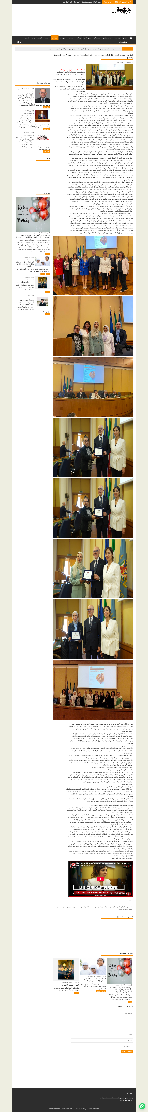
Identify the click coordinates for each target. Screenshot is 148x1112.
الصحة (47, 38)
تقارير (125, 38)
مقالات (79, 38)
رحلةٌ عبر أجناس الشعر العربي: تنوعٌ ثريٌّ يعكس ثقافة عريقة (72, 907)
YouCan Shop (110, 1098)
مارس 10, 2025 (28, 111)
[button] (142, 1106)
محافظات (97, 38)
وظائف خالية (123, 42)
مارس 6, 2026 (28, 295)
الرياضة (71, 38)
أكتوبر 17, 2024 (28, 133)
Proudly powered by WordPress (60, 1109)
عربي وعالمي (107, 38)
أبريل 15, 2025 (28, 89)
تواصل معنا (129, 1093)
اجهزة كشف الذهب (121, 1098)
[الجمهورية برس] (131, 37)
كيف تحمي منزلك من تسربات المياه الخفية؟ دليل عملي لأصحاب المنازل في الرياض (91, 2)
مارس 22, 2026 (100, 976)
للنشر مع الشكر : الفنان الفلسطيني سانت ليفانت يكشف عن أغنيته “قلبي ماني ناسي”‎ (113, 908)
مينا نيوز (130, 1098)
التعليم (27, 38)
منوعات (54, 38)
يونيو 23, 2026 (127, 985)
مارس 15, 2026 (73, 982)
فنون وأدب (87, 38)
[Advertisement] (55, 21)
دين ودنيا (63, 38)
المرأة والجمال (37, 38)
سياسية (117, 38)
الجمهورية (119, 62)
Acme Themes (94, 1109)
